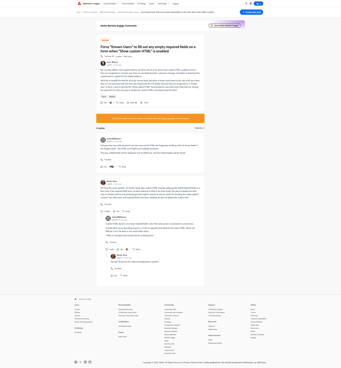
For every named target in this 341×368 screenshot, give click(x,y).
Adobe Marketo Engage (107, 12)
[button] (251, 12)
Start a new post (168, 118)
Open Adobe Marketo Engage (226, 25)
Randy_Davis (112, 181)
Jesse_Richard (112, 62)
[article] (149, 153)
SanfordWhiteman (114, 139)
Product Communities (90, 12)
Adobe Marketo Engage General (128, 12)
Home (79, 12)
